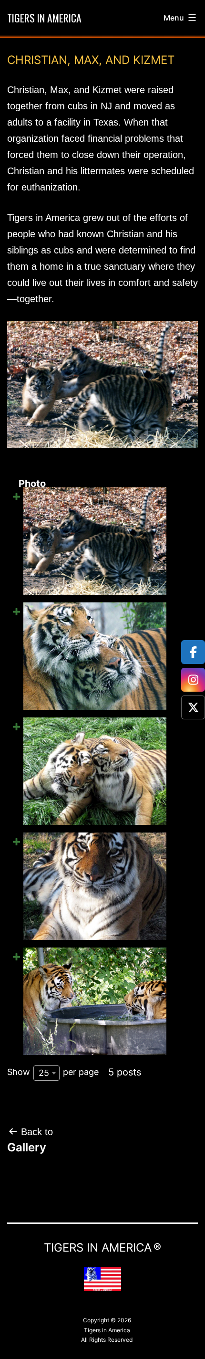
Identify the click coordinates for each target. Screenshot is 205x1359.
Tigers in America (44, 17)
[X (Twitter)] (193, 707)
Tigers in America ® (102, 1247)
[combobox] (46, 1073)
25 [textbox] (44, 1073)
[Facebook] (193, 652)
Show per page (53, 1072)
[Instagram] (193, 680)
